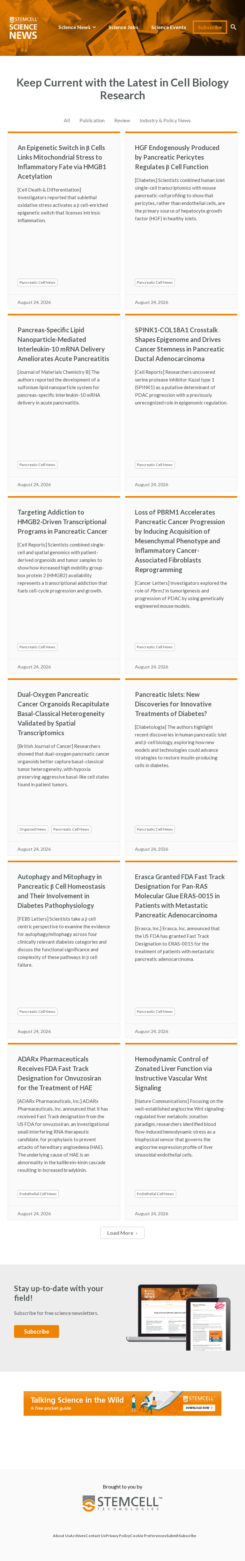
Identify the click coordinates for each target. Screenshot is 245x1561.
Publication (92, 120)
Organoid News (32, 829)
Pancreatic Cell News (37, 282)
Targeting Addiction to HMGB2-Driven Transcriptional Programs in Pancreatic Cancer (63, 521)
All (67, 120)
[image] (178, 1311)
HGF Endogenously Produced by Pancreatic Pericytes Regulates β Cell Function (177, 157)
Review (122, 120)
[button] (233, 27)
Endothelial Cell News (38, 1193)
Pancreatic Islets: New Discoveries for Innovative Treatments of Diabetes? (173, 703)
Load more (120, 1233)
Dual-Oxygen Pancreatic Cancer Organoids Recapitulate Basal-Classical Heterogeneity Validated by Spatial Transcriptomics (63, 713)
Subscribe (36, 1331)
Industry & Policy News (165, 120)
